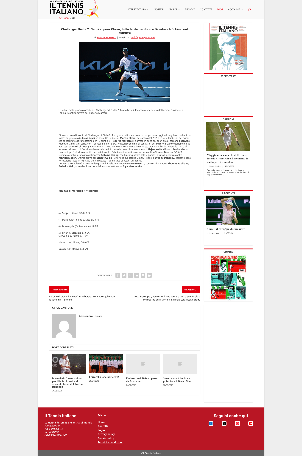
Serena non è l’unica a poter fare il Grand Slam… (178, 380)
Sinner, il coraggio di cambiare (226, 228)
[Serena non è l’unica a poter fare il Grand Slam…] (180, 364)
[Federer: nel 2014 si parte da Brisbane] (143, 364)
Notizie (159, 9)
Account (234, 9)
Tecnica (190, 9)
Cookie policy (106, 438)
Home (101, 422)
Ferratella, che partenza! (104, 377)
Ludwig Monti (215, 233)
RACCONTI (228, 193)
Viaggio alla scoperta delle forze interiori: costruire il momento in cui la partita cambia (227, 159)
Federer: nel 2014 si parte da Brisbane (141, 380)
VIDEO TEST (228, 76)
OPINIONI (228, 119)
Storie (172, 9)
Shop (219, 9)
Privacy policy (106, 434)
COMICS (228, 251)
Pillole (134, 37)
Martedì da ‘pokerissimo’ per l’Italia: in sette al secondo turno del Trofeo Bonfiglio (67, 382)
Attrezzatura (137, 9)
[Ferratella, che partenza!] (106, 363)
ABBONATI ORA (228, 48)
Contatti (206, 9)
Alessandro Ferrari (106, 37)
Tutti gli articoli (147, 37)
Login (101, 430)
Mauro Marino (215, 166)
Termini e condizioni (110, 442)
